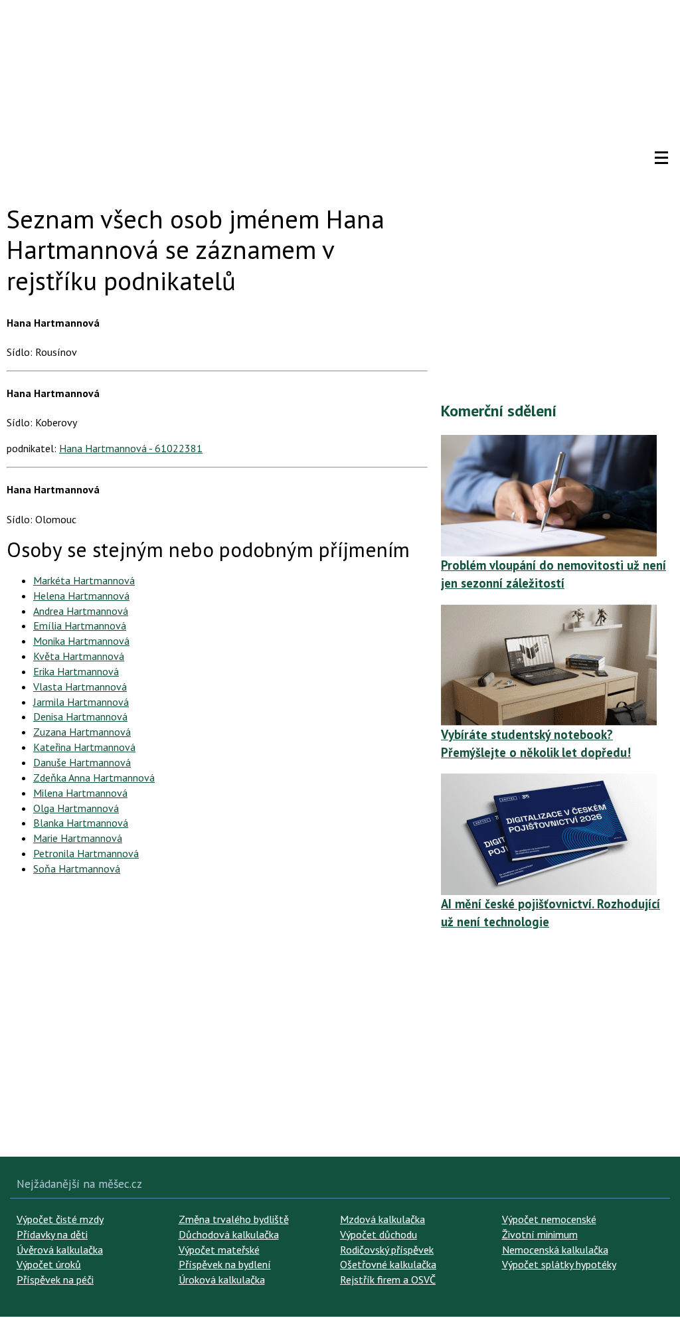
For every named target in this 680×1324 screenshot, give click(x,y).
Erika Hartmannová (76, 671)
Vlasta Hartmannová (80, 686)
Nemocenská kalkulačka (555, 1249)
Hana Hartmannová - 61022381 (131, 448)
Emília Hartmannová (79, 625)
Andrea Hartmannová (80, 611)
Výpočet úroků (49, 1264)
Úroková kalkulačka (222, 1279)
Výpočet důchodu (378, 1234)
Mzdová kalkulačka (382, 1219)
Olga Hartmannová (76, 808)
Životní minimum (540, 1234)
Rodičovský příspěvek (387, 1249)
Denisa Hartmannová (80, 716)
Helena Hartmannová (81, 595)
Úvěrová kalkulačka (60, 1249)
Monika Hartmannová (81, 640)
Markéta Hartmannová (84, 580)
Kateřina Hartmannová (84, 747)
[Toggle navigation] (661, 158)
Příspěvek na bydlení (225, 1264)
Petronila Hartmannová (86, 853)
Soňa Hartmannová (76, 868)
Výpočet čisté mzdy (60, 1219)
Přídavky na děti (52, 1234)
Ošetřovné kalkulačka (388, 1264)
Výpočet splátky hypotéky (559, 1264)
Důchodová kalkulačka (229, 1234)
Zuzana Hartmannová (82, 731)
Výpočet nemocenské (549, 1219)
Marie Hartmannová (77, 838)
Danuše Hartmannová (82, 762)
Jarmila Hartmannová (81, 701)
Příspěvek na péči (55, 1279)
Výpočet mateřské (219, 1249)
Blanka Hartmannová (80, 822)
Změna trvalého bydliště (234, 1219)
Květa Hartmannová (78, 656)
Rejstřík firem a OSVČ (388, 1279)
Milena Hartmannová (80, 792)
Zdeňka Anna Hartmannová (94, 777)
